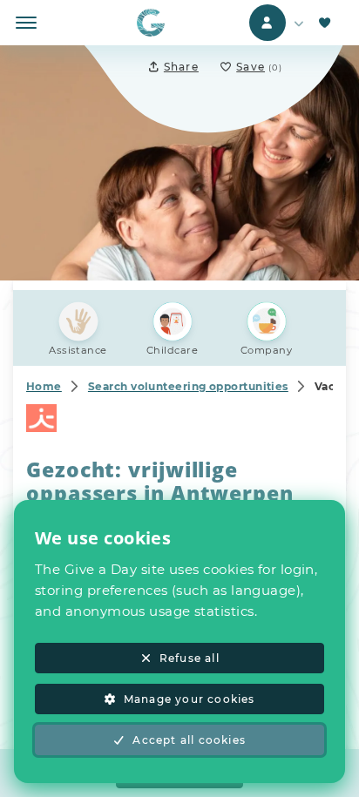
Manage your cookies (189, 699)
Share (181, 66)
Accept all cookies (189, 739)
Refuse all (189, 658)
